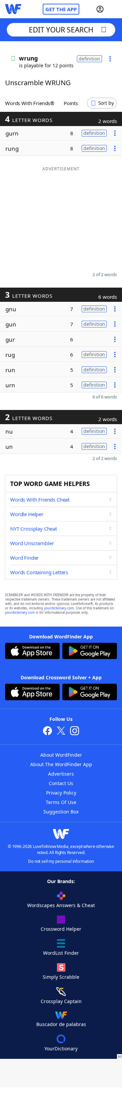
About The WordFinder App (61, 764)
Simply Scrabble (61, 977)
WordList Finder (61, 953)
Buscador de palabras (61, 1024)
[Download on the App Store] (32, 652)
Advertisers (61, 774)
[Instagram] (74, 731)
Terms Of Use (61, 802)
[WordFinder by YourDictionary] (13, 9)
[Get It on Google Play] (89, 652)
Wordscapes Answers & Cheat (61, 905)
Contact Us (61, 783)
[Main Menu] (114, 9)
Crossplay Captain (61, 1001)
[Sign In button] (100, 9)
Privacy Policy (61, 792)
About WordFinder (61, 755)
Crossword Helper (61, 929)
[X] (61, 731)
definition (89, 58)
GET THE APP (61, 9)
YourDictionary (61, 1048)
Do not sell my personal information (61, 861)
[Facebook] (47, 731)
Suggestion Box (61, 811)
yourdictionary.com (59, 608)
